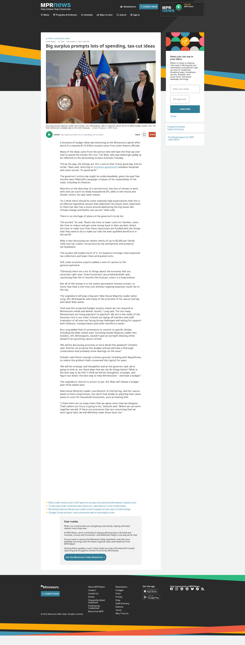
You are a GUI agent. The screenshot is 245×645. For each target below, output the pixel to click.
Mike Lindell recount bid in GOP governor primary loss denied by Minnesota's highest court (92, 502)
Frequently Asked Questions (96, 601)
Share (152, 134)
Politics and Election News (59, 38)
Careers (92, 590)
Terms (173, 116)
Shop (117, 600)
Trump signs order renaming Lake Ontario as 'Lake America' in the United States (87, 505)
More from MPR (95, 611)
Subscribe (185, 109)
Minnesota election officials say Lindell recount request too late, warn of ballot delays (89, 509)
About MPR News (96, 586)
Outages (119, 590)
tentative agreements (106, 167)
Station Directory (175, 129)
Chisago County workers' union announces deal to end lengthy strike (81, 512)
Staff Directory (122, 603)
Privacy (118, 596)
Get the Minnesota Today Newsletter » (85, 557)
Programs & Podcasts (66, 15)
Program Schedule (176, 126)
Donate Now (148, 6)
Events (91, 596)
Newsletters (121, 586)
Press (118, 593)
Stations (119, 606)
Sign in (136, 15)
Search (123, 15)
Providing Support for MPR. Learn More (181, 138)
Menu (46, 15)
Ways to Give (106, 15)
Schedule (88, 15)
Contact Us (93, 593)
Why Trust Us (121, 613)
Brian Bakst (51, 41)
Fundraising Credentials (94, 606)
